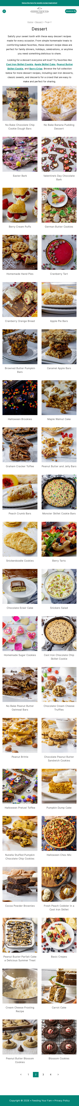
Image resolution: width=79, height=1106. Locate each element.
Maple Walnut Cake (59, 419)
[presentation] (19, 103)
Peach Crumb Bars (20, 513)
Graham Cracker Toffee (20, 466)
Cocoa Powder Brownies (20, 905)
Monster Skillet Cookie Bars (59, 513)
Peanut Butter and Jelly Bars (59, 466)
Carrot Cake (59, 1007)
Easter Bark (20, 175)
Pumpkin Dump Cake (58, 807)
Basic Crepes (59, 956)
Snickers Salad (59, 607)
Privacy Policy (62, 1100)
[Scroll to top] (73, 1097)
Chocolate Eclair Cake (20, 607)
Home (30, 22)
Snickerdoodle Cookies (20, 560)
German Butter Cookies (59, 226)
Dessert (39, 22)
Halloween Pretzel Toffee (20, 807)
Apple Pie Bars (59, 321)
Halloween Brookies (20, 419)
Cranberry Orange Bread (20, 321)
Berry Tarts (59, 560)
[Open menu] (4, 11)
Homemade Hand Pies (19, 273)
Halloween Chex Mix (59, 854)
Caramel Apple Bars (59, 368)
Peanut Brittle (20, 756)
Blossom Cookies (59, 1058)
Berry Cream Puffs (20, 226)
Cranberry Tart (59, 273)
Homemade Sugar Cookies (20, 655)
